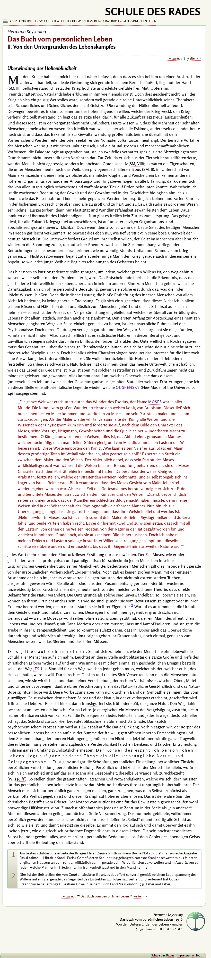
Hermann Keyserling (87, 21)
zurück (177, 58)
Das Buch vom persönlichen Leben (130, 21)
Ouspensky (128, 387)
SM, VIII (136, 163)
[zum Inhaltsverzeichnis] (184, 58)
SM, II (148, 169)
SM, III (14, 88)
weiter (191, 58)
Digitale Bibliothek (23, 21)
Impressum (184, 955)
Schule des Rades (162, 955)
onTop (196, 955)
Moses (155, 401)
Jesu (37, 668)
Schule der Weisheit (54, 21)
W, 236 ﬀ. (17, 778)
